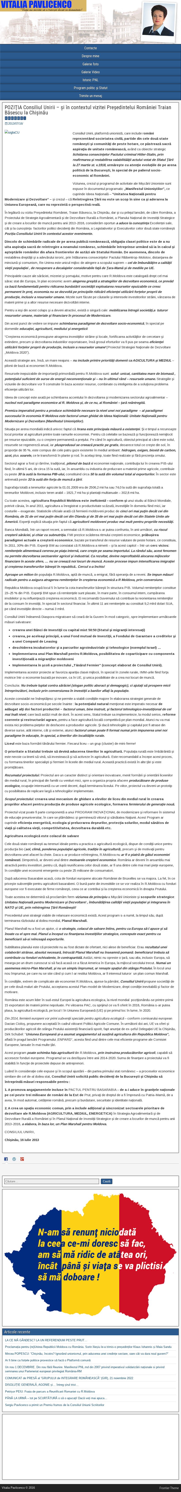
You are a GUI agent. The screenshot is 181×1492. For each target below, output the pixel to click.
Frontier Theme (169, 1488)
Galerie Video (90, 72)
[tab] (6, 1160)
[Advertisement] (90, 1447)
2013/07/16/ (15, 123)
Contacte (90, 48)
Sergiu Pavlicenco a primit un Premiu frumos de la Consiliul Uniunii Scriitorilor (54, 1405)
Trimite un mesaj (90, 96)
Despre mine (90, 56)
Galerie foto (91, 64)
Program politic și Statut (90, 88)
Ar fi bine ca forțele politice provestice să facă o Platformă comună (47, 1360)
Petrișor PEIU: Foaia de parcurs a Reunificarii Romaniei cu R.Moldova (50, 1391)
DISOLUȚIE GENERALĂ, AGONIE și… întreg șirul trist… (42, 1384)
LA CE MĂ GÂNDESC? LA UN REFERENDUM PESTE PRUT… (46, 1340)
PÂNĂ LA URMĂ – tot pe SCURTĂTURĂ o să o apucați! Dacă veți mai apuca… (56, 1398)
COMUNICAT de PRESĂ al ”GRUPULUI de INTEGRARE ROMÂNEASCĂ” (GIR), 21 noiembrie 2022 (69, 1378)
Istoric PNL (90, 80)
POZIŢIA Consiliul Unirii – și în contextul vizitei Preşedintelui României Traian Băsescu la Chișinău (88, 110)
